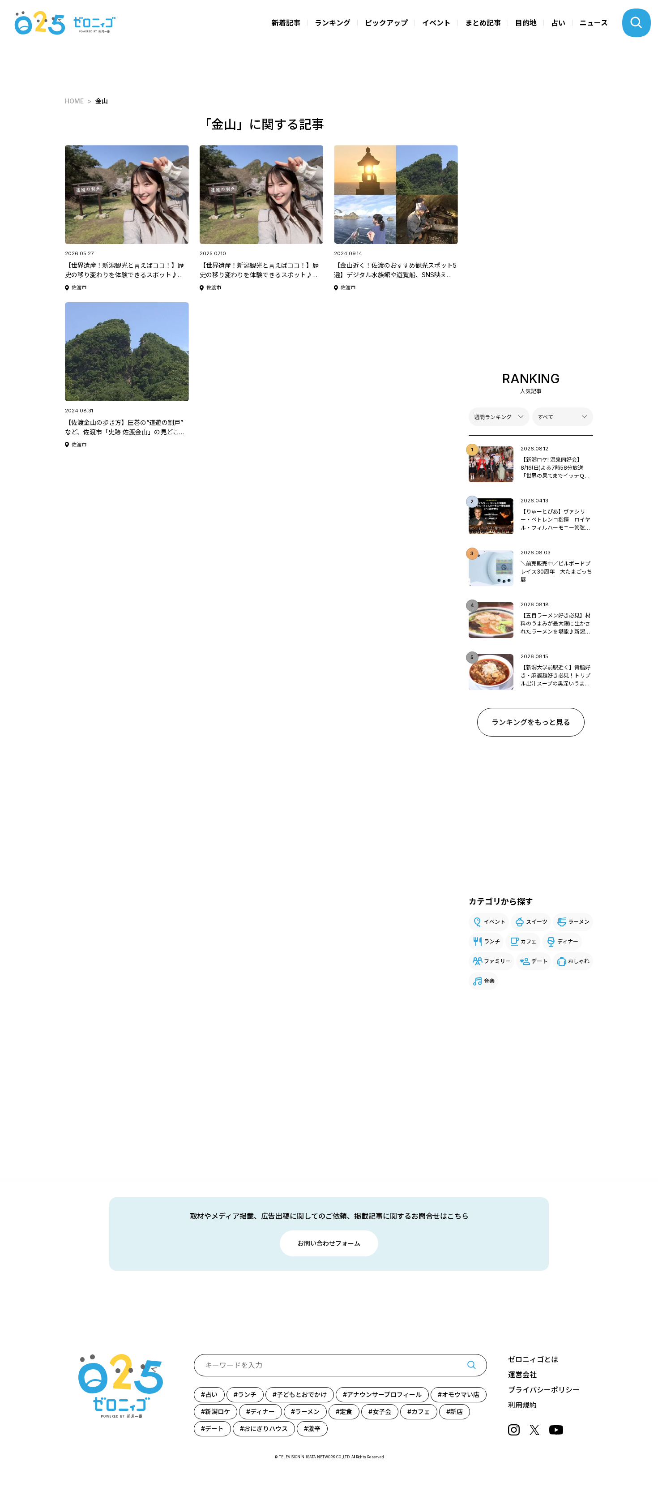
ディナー (567, 941)
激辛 (314, 1428)
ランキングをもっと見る (530, 722)
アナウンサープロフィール (384, 1394)
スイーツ (536, 921)
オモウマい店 (460, 1394)
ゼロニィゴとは (533, 1359)
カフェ (529, 941)
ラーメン (579, 921)
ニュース (594, 22)
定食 (346, 1411)
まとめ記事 (483, 22)
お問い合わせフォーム (329, 1243)
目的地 (526, 22)
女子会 (381, 1411)
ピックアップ (386, 22)
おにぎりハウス (266, 1428)
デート (539, 961)
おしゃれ (579, 961)
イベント (436, 22)
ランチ (492, 941)
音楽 (489, 980)
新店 (456, 1411)
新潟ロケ (217, 1411)
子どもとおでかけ (302, 1394)
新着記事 (286, 22)
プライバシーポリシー (544, 1389)
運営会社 (522, 1374)
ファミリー (497, 961)
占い (558, 22)
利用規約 (522, 1405)
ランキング (332, 22)
